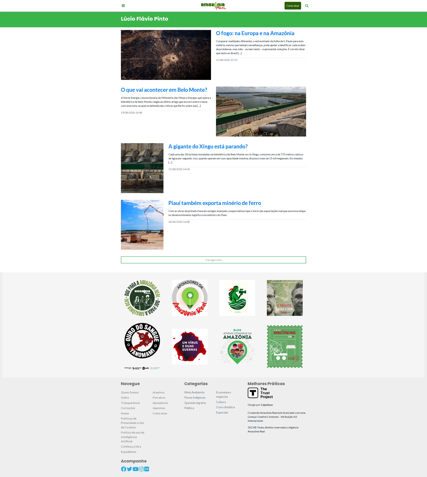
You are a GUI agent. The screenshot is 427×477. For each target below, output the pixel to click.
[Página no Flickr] (146, 469)
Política (189, 408)
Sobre (125, 397)
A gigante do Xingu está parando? (208, 146)
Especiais (222, 412)
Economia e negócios (223, 394)
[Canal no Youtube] (136, 469)
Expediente (128, 452)
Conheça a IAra (131, 446)
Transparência (130, 403)
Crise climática (225, 407)
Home (125, 413)
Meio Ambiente (194, 392)
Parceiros (159, 397)
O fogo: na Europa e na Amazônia (255, 33)
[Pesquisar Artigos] (307, 5)
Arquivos (158, 392)
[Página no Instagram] (141, 469)
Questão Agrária (195, 403)
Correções (128, 408)
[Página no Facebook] (123, 469)
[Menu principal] (123, 5)
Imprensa (159, 408)
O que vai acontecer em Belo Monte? (164, 89)
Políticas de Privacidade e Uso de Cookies (132, 423)
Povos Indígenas (194, 397)
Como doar (292, 5)
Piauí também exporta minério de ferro (214, 203)
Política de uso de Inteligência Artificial (132, 437)
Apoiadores (160, 403)
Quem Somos (130, 392)
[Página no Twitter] (129, 469)
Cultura (221, 402)
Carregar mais (213, 259)
